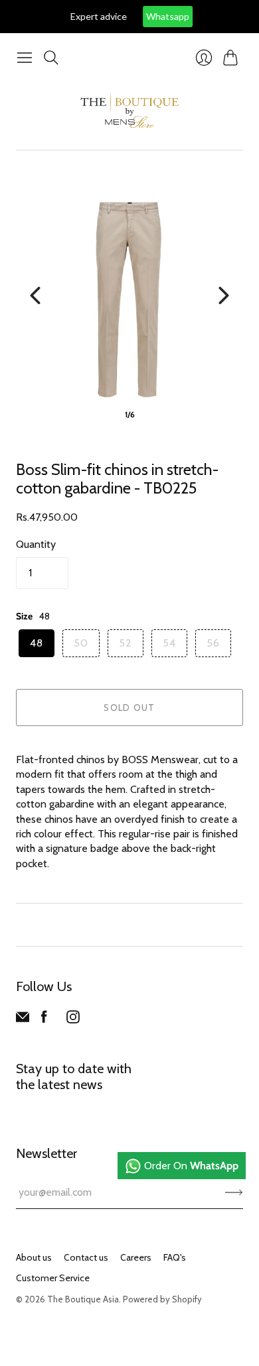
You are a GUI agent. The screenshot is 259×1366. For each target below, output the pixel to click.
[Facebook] (44, 1020)
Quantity (36, 544)
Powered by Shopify (162, 1299)
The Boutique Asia (83, 1299)
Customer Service (53, 1278)
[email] (22, 1020)
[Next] (224, 295)
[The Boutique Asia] (129, 110)
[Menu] (25, 58)
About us (34, 1257)
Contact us (86, 1257)
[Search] (51, 57)
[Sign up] (234, 1192)
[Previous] (35, 295)
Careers (135, 1257)
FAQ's (174, 1257)
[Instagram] (73, 1020)
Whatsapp (155, 16)
